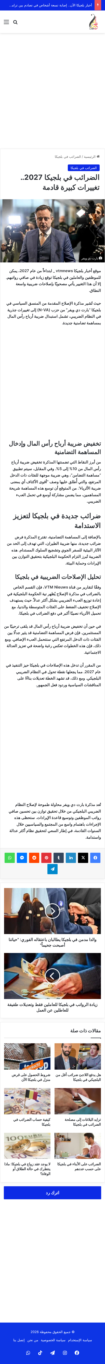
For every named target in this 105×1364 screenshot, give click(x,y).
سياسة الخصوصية (53, 1340)
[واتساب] (10, 858)
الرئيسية (90, 156)
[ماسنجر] (22, 858)
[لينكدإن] (71, 858)
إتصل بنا (19, 1340)
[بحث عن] (15, 23)
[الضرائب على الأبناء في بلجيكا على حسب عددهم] (78, 1146)
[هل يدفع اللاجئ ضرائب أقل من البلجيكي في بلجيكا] (78, 1056)
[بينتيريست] (46, 858)
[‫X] (83, 858)
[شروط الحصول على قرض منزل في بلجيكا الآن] (27, 1056)
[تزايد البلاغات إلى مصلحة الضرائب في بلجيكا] (78, 1101)
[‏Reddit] (34, 858)
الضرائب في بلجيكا (68, 156)
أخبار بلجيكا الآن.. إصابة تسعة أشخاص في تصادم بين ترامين (50, 5)
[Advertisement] (52, 90)
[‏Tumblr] (59, 858)
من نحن (32, 1340)
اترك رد (52, 1192)
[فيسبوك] (95, 858)
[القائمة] (6, 23)
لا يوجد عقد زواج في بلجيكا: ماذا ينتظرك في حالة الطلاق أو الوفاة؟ (27, 1169)
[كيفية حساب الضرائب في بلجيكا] (27, 1101)
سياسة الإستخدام (80, 1340)
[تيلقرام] (52, 869)
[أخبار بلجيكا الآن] (93, 21)
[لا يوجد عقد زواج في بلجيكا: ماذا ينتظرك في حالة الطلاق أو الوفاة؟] (27, 1146)
